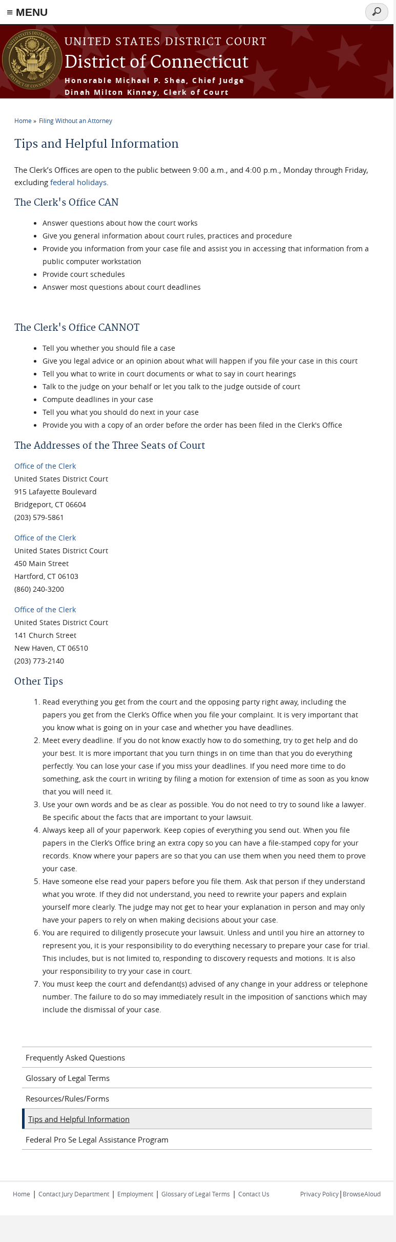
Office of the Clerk (45, 466)
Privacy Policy (319, 1194)
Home (23, 120)
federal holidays (78, 182)
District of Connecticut (156, 62)
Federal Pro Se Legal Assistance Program (97, 1139)
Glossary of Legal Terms (68, 1078)
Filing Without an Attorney (75, 120)
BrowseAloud (362, 1194)
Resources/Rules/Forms (67, 1098)
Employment (135, 1194)
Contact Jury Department (73, 1194)
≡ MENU (27, 12)
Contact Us (253, 1194)
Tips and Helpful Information (79, 1119)
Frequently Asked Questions (75, 1057)
